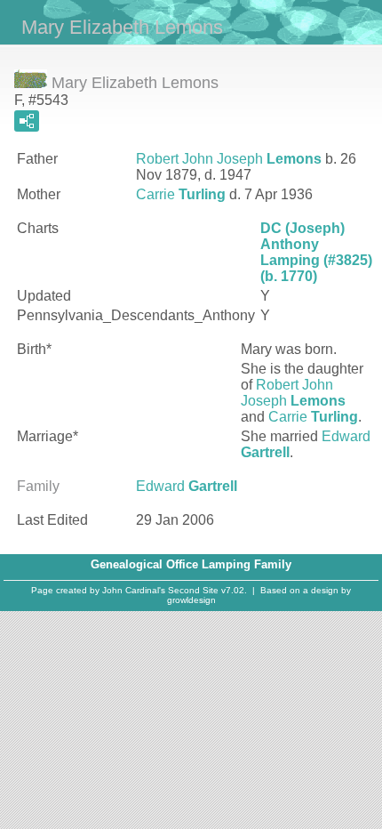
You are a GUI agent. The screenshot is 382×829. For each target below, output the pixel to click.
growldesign (191, 600)
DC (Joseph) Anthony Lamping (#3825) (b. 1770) (316, 252)
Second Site (193, 590)
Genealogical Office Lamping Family (191, 564)
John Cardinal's (133, 590)
